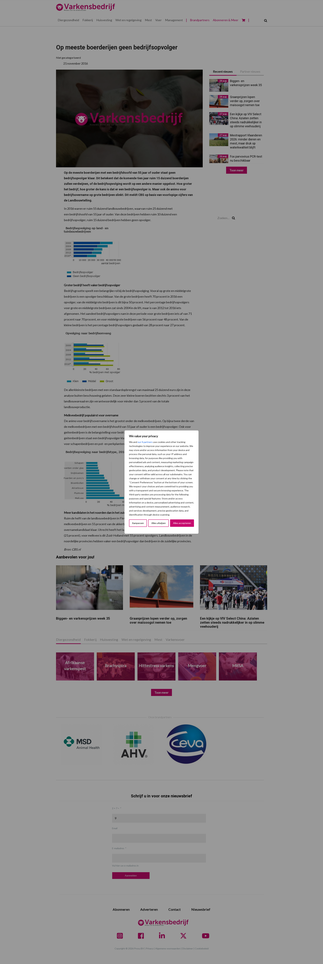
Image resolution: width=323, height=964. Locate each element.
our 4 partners (145, 442)
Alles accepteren (182, 523)
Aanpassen (138, 523)
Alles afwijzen (158, 523)
